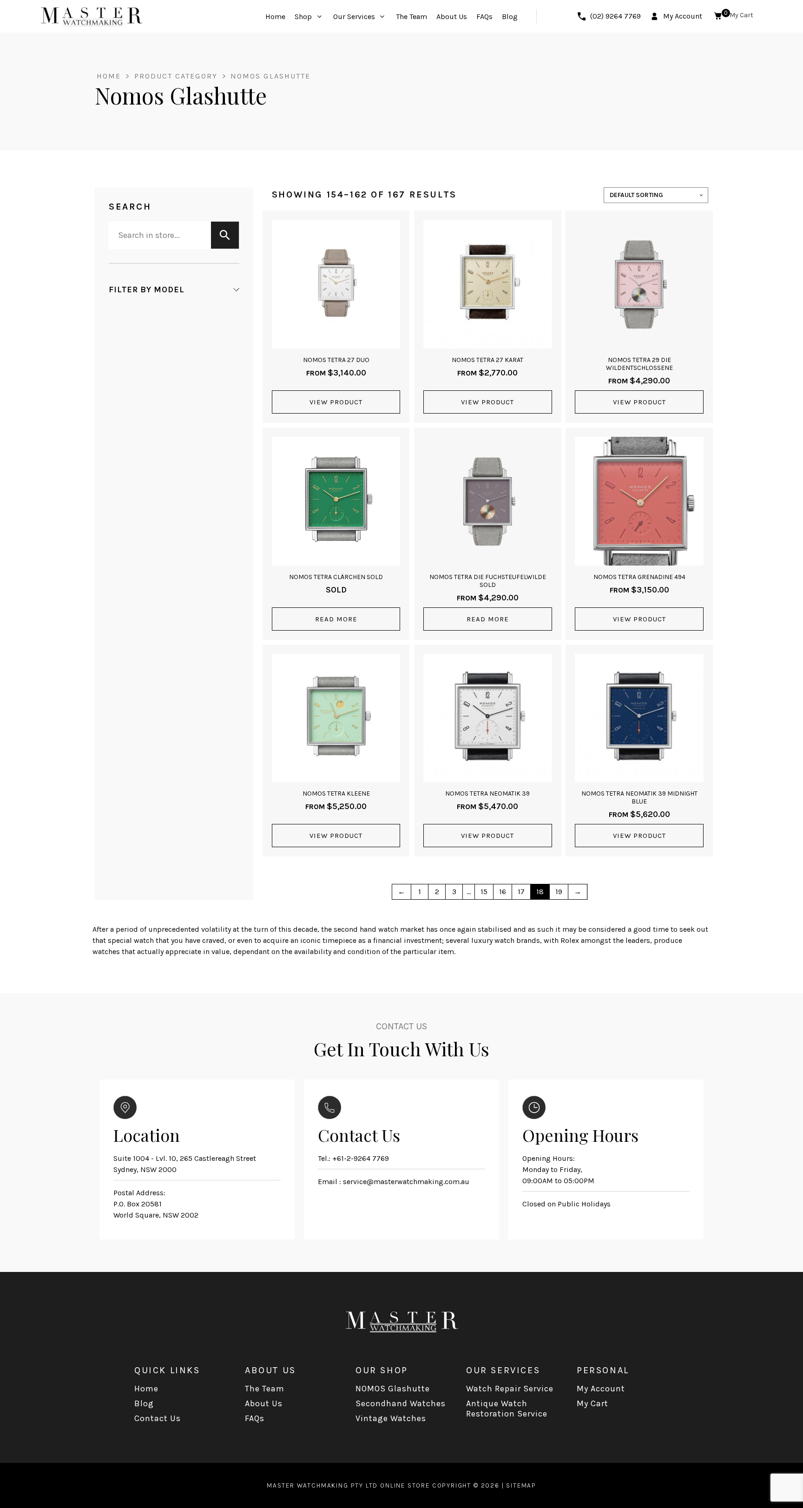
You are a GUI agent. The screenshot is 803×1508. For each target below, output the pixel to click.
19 (558, 891)
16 (502, 891)
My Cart (592, 1403)
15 (483, 891)
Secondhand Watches (400, 1403)
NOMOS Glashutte (392, 1388)
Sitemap (521, 1485)
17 (521, 891)
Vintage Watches (390, 1418)
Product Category (177, 76)
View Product (335, 402)
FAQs (254, 1418)
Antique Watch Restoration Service (506, 1408)
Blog (144, 1403)
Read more (336, 619)
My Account (601, 1388)
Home (109, 76)
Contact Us (157, 1418)
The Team (264, 1388)
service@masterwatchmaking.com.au (406, 1181)
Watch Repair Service (509, 1388)
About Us (264, 1403)
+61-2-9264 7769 (360, 1158)
